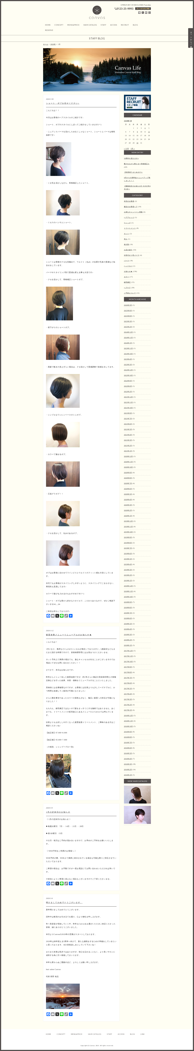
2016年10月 (128, 726)
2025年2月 (128, 327)
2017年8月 (128, 672)
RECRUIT (125, 25)
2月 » (133, 149)
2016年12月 (128, 715)
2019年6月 (128, 553)
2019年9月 (128, 537)
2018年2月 (128, 640)
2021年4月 (128, 435)
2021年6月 (128, 424)
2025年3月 (128, 321)
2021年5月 (128, 429)
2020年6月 (128, 489)
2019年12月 (128, 521)
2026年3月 (128, 305)
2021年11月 (128, 402)
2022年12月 (128, 370)
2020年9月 (128, 472)
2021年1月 (128, 451)
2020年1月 (128, 516)
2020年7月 (128, 483)
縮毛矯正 (127, 282)
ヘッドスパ (128, 266)
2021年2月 (128, 445)
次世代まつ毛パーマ (131, 255)
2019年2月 (128, 575)
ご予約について (130, 293)
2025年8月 (128, 316)
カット (126, 234)
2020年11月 (128, 462)
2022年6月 (128, 386)
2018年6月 (128, 618)
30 (137, 143)
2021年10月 (128, 408)
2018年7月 (128, 613)
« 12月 (126, 149)
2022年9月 (128, 381)
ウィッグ (127, 223)
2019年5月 (128, 559)
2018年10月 (128, 597)
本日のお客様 (129, 201)
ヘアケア (127, 288)
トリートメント (130, 228)
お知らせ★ (128, 271)
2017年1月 (128, 710)
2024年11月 (128, 337)
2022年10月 (128, 375)
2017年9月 (128, 667)
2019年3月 (128, 570)
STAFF (103, 25)
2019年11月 (128, 526)
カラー (126, 277)
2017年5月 (128, 688)
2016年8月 (128, 737)
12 (149, 132)
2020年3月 (128, 505)
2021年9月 (128, 413)
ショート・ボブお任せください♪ (62, 103)
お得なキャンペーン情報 (133, 212)
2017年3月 (128, 699)
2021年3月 (128, 440)
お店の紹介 (128, 250)
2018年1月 (128, 645)
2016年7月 (128, 742)
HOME (48, 25)
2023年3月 (128, 364)
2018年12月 (128, 586)
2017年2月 (128, 705)
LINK (143, 1034)
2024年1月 (128, 343)
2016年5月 (128, 753)
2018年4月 (128, 629)
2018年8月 (128, 607)
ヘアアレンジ (129, 217)
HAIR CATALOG (90, 25)
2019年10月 (128, 532)
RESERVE (49, 30)
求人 (125, 239)
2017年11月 (128, 656)
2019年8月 (128, 543)
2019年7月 (128, 548)
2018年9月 (128, 602)
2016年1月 (128, 775)
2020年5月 (128, 494)
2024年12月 (128, 332)
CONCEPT (58, 25)
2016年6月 (128, 748)
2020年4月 (128, 499)
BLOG (135, 25)
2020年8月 (128, 478)
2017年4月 (128, 694)
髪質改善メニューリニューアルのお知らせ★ (69, 635)
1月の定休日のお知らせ (58, 812)
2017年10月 (128, 661)
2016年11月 (128, 721)
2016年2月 (128, 769)
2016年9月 (128, 732)
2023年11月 (128, 348)
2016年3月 (128, 764)
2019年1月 (128, 580)
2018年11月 (128, 591)
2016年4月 (128, 759)
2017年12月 (128, 651)
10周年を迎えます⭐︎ (131, 158)
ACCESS (113, 25)
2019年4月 (128, 564)
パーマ (126, 261)
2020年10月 (128, 467)
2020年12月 (128, 456)
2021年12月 (128, 397)
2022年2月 (128, 391)
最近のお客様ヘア (131, 207)
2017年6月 (128, 683)
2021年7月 (128, 418)
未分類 (126, 244)
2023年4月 (128, 359)
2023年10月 (128, 354)
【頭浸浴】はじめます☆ (133, 172)
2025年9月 (128, 310)
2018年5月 (128, 624)
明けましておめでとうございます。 (64, 902)
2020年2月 (128, 510)
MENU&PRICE (73, 25)
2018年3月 (128, 634)
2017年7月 (128, 678)
